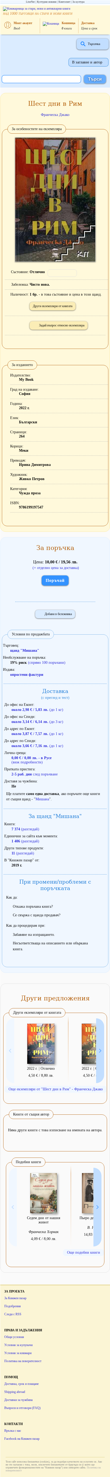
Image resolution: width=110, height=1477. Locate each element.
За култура (78, 1)
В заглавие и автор (87, 62)
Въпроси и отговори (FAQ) (22, 1408)
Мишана (42, 799)
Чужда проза (30, 493)
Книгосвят (64, 1)
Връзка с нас (12, 1431)
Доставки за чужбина (18, 1400)
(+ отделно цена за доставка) (56, 568)
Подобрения (12, 1306)
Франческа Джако (55, 115)
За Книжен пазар (15, 1298)
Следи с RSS (12, 1314)
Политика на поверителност (22, 1361)
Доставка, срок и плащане (21, 1384)
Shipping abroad (14, 1392)
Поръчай (55, 580)
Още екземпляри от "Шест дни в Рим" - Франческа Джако (56, 1089)
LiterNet (30, 1)
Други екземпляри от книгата (52, 306)
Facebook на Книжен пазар (22, 1439)
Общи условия (14, 1337)
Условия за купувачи (18, 1345)
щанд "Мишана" (24, 651)
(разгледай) (25, 829)
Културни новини (46, 1)
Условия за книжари (18, 1353)
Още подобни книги (83, 1252)
